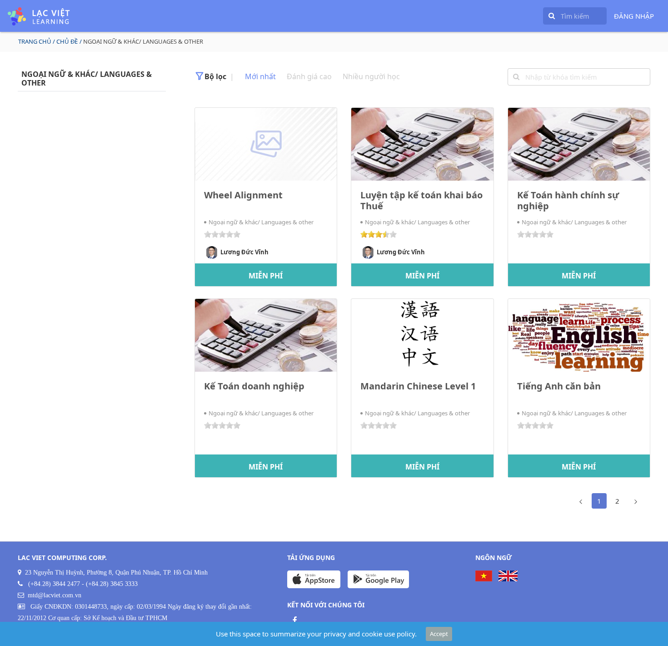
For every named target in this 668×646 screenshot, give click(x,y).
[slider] (222, 234)
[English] (508, 575)
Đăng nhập (634, 15)
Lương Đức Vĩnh (244, 251)
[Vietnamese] (483, 575)
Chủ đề (67, 41)
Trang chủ (34, 41)
